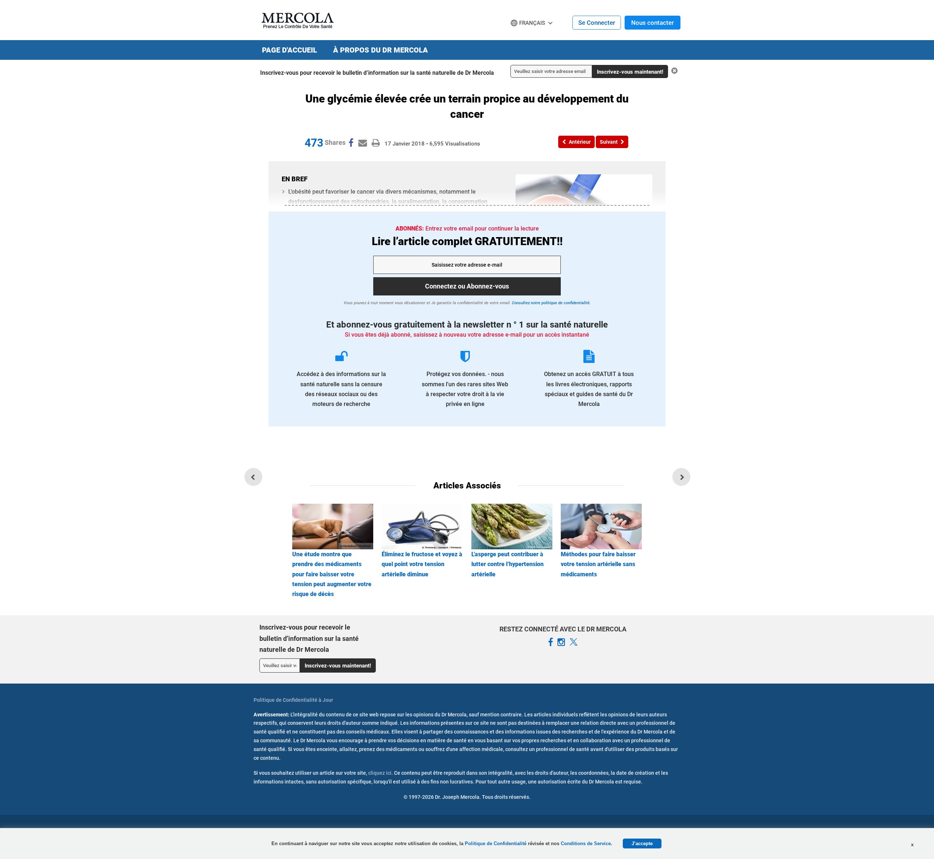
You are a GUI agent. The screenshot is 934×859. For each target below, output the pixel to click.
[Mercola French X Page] (573, 642)
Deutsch (524, 37)
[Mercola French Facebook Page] (551, 642)
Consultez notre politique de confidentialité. (551, 303)
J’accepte (642, 843)
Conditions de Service (586, 843)
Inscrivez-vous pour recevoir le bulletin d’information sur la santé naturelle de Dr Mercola (377, 72)
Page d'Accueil (289, 50)
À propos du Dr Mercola (380, 50)
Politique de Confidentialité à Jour (293, 700)
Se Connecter (596, 22)
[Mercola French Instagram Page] (561, 642)
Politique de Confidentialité (496, 843)
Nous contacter (652, 22)
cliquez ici (379, 773)
